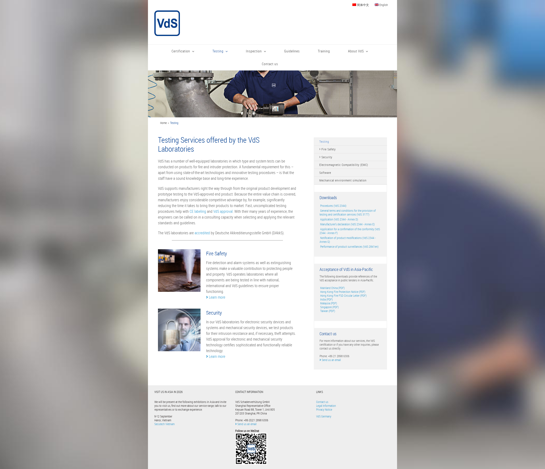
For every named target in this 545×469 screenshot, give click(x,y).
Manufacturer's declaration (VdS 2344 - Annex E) (347, 224)
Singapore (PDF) (329, 307)
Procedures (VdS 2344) (333, 206)
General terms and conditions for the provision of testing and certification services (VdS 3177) (348, 212)
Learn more (216, 297)
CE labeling (198, 211)
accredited (203, 232)
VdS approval (223, 211)
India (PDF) (326, 299)
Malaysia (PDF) (328, 303)
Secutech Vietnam (164, 424)
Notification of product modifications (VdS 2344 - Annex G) (348, 240)
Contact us (322, 402)
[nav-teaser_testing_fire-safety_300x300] (179, 251)
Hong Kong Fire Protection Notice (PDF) (342, 292)
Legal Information (326, 406)
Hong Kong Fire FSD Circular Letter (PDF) (343, 295)
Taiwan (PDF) (327, 311)
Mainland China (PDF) (332, 288)
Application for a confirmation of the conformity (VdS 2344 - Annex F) (350, 231)
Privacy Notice (324, 409)
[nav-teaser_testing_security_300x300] (179, 310)
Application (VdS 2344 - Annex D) (339, 219)
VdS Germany (323, 416)
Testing (324, 142)
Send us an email (331, 360)
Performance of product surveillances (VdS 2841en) (349, 247)
